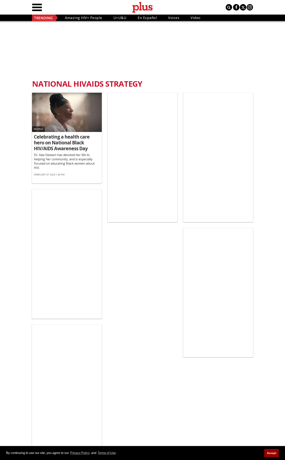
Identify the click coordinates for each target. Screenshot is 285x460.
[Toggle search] (229, 7)
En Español (147, 17)
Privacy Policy (80, 453)
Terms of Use (107, 453)
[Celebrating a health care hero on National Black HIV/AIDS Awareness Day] (67, 112)
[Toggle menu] (37, 7)
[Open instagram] (250, 7)
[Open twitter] (243, 7)
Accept (271, 453)
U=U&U (120, 17)
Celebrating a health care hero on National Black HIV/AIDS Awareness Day (62, 142)
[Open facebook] (236, 7)
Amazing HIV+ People (83, 17)
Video (195, 17)
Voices (173, 17)
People (38, 129)
